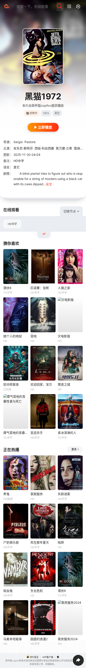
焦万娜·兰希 (64, 148)
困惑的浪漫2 (39, 639)
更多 (74, 449)
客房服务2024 (68, 639)
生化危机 (36, 591)
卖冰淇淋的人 (67, 433)
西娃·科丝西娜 (44, 148)
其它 (16, 167)
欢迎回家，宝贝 (41, 384)
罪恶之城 (64, 384)
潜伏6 (7, 288)
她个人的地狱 (12, 336)
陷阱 (61, 542)
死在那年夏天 (39, 542)
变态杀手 (36, 433)
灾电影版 (64, 336)
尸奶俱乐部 (11, 542)
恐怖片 (33, 113)
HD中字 (12, 224)
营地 (33, 336)
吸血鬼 (8, 591)
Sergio (18, 142)
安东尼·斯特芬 (23, 148)
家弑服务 (36, 494)
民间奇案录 (11, 384)
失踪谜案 (64, 494)
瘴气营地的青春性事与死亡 (15, 433)
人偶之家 (64, 288)
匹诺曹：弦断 (39, 288)
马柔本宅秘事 (12, 639)
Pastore (30, 142)
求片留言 (34, 657)
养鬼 (6, 494)
